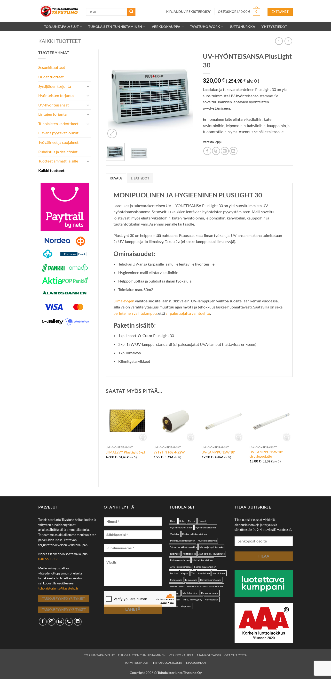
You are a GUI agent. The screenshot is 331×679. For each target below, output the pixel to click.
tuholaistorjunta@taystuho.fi (58, 588)
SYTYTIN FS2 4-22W (169, 452)
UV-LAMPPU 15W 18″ (218, 452)
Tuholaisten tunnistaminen (115, 26)
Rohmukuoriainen (180, 560)
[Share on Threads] (216, 151)
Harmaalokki (212, 599)
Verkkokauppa (181, 655)
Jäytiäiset (175, 599)
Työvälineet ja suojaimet (58, 142)
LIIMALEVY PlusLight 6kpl (125, 452)
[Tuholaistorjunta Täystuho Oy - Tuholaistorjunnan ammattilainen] (58, 11)
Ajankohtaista (209, 655)
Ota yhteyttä (235, 655)
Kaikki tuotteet (59, 41)
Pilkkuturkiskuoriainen (182, 540)
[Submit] (131, 12)
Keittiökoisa (189, 553)
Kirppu (185, 573)
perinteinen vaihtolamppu (135, 313)
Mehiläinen (176, 579)
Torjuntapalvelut (61, 26)
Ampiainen (204, 573)
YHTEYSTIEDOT (274, 26)
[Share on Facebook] (207, 151)
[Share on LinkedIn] (233, 151)
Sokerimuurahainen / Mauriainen (205, 586)
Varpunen (186, 606)
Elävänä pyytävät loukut (58, 132)
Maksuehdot (196, 662)
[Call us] (69, 622)
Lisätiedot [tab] (140, 178)
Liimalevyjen (123, 301)
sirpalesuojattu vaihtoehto (188, 313)
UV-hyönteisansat (53, 105)
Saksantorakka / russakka (183, 547)
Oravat (202, 520)
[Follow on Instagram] (51, 622)
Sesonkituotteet (51, 67)
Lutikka (174, 573)
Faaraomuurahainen (205, 566)
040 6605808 (48, 559)
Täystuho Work (205, 26)
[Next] (187, 94)
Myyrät (192, 520)
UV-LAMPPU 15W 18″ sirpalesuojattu (266, 454)
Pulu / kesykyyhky (192, 599)
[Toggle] (88, 86)
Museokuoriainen (207, 540)
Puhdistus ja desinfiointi (58, 151)
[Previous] (113, 94)
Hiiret (173, 520)
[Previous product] (288, 41)
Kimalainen (191, 579)
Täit (193, 573)
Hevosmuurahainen (210, 579)
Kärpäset (175, 592)
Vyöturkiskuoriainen (181, 527)
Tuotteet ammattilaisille (58, 161)
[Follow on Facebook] (43, 622)
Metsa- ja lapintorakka (211, 547)
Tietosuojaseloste (167, 662)
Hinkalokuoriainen (202, 560)
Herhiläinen (219, 573)
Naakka (174, 606)
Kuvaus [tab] (116, 178)
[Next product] (279, 41)
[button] (188, 11)
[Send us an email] (60, 622)
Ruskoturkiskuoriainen (194, 534)
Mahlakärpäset (190, 592)
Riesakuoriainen (210, 592)
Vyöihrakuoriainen (205, 527)
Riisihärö (175, 553)
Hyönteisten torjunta (56, 95)
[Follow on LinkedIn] (78, 622)
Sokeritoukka (177, 586)
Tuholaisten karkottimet (58, 123)
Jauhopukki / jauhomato (211, 553)
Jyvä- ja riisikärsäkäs (180, 566)
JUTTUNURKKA (242, 26)
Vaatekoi (175, 534)
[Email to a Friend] (225, 151)
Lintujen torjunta (52, 114)
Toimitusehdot (137, 662)
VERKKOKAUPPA (166, 26)
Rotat (182, 520)
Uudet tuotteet (51, 76)
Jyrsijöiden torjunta (54, 86)
